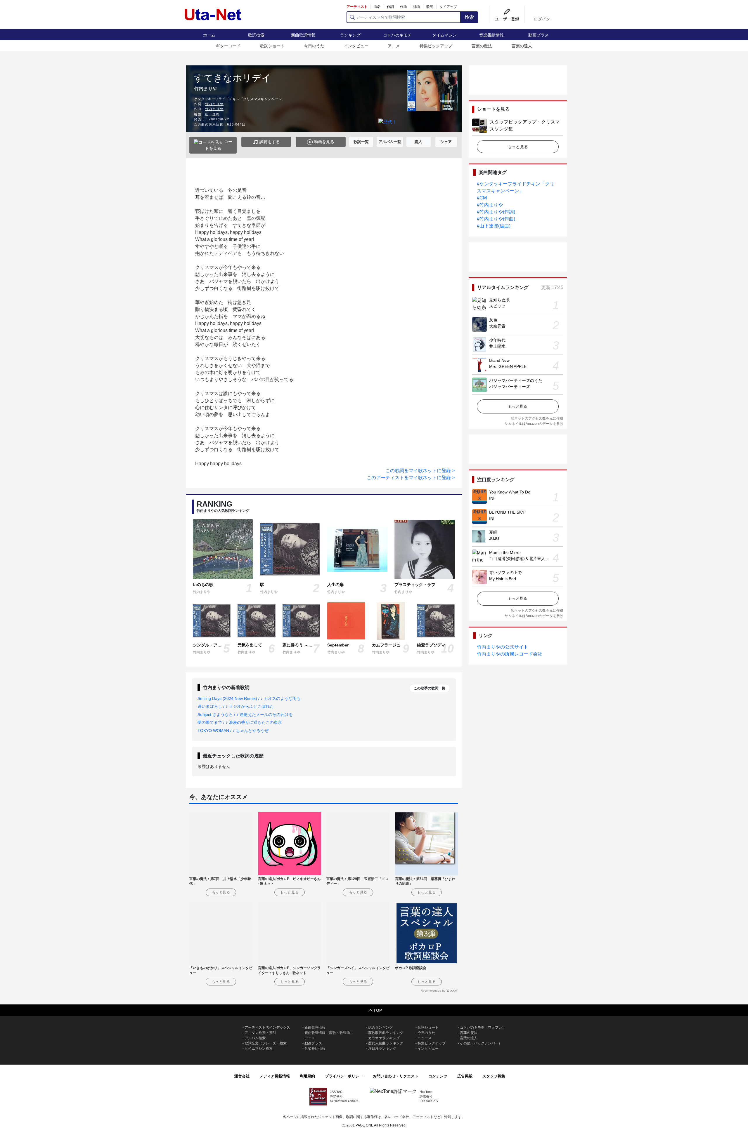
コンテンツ (437, 1076)
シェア (446, 142)
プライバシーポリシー (344, 1076)
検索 (469, 17)
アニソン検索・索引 (260, 1033)
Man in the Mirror (505, 552)
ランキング (350, 35)
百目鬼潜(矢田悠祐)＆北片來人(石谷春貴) (527, 558)
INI (491, 498)
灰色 (493, 320)
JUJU (494, 538)
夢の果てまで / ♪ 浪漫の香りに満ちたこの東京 (240, 722)
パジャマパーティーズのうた (515, 380)
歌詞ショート (272, 46)
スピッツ (497, 306)
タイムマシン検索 (259, 1048)
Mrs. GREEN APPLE (508, 366)
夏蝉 (493, 532)
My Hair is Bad (502, 578)
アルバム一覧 (389, 142)
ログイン (542, 19)
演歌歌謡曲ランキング (385, 1033)
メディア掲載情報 (274, 1076)
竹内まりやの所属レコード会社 (509, 653)
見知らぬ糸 (499, 300)
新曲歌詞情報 (303, 35)
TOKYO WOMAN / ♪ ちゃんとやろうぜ (233, 730)
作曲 (403, 7)
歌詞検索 (256, 35)
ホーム (209, 35)
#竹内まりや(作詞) (496, 211)
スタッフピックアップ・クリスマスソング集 (525, 125)
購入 (418, 142)
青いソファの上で (505, 572)
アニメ (394, 46)
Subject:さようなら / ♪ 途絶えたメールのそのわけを (245, 714)
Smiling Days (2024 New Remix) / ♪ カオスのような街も (249, 698)
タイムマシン (444, 35)
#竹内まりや (490, 204)
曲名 (377, 7)
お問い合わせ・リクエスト (395, 1076)
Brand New (499, 360)
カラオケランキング (384, 1038)
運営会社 (242, 1076)
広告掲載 (464, 1076)
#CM (482, 197)
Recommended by (433, 990)
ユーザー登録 (507, 19)
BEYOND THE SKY (506, 512)
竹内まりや (214, 104)
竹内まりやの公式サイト (502, 646)
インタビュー (356, 46)
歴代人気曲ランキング (385, 1043)
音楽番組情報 (491, 35)
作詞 (390, 7)
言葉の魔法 (482, 46)
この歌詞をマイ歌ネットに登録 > (420, 470)
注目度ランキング (382, 1048)
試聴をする (269, 141)
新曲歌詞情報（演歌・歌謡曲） (329, 1033)
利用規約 (307, 1076)
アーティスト (357, 7)
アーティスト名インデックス (267, 1027)
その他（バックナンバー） (481, 1043)
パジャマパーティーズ (509, 386)
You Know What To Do (509, 492)
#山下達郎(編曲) (493, 225)
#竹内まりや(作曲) (496, 218)
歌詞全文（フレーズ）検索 (266, 1043)
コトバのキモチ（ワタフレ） (482, 1027)
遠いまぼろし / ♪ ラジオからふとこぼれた (236, 706)
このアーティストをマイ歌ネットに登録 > (411, 477)
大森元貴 (497, 326)
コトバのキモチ (397, 35)
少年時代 (497, 340)
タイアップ (448, 7)
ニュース (425, 1038)
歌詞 (429, 7)
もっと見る (518, 146)
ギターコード (228, 46)
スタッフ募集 (493, 1076)
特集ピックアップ (436, 46)
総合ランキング (380, 1027)
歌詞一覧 (361, 142)
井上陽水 (497, 346)
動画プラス (538, 35)
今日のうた (314, 46)
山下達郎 (212, 114)
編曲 (416, 7)
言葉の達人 (522, 46)
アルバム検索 (255, 1038)
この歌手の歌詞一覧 (429, 688)
